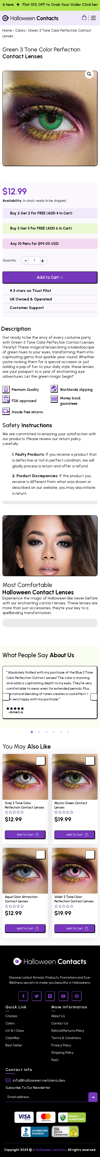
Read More (50, 623)
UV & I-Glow (14, 1031)
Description (16, 328)
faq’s (54, 1060)
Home (7, 30)
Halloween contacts (51, 1150)
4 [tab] (53, 731)
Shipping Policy (62, 1053)
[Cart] (84, 17)
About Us (58, 1016)
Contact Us (59, 1023)
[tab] (16, 329)
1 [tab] (31, 731)
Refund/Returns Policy (67, 1031)
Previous (6, 697)
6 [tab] (68, 731)
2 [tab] (39, 731)
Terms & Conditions (66, 1038)
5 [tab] (60, 731)
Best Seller (13, 1045)
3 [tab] (46, 731)
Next (94, 697)
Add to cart (48, 277)
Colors (20, 30)
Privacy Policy (61, 1045)
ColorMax (12, 1038)
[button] (93, 18)
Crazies (11, 1016)
